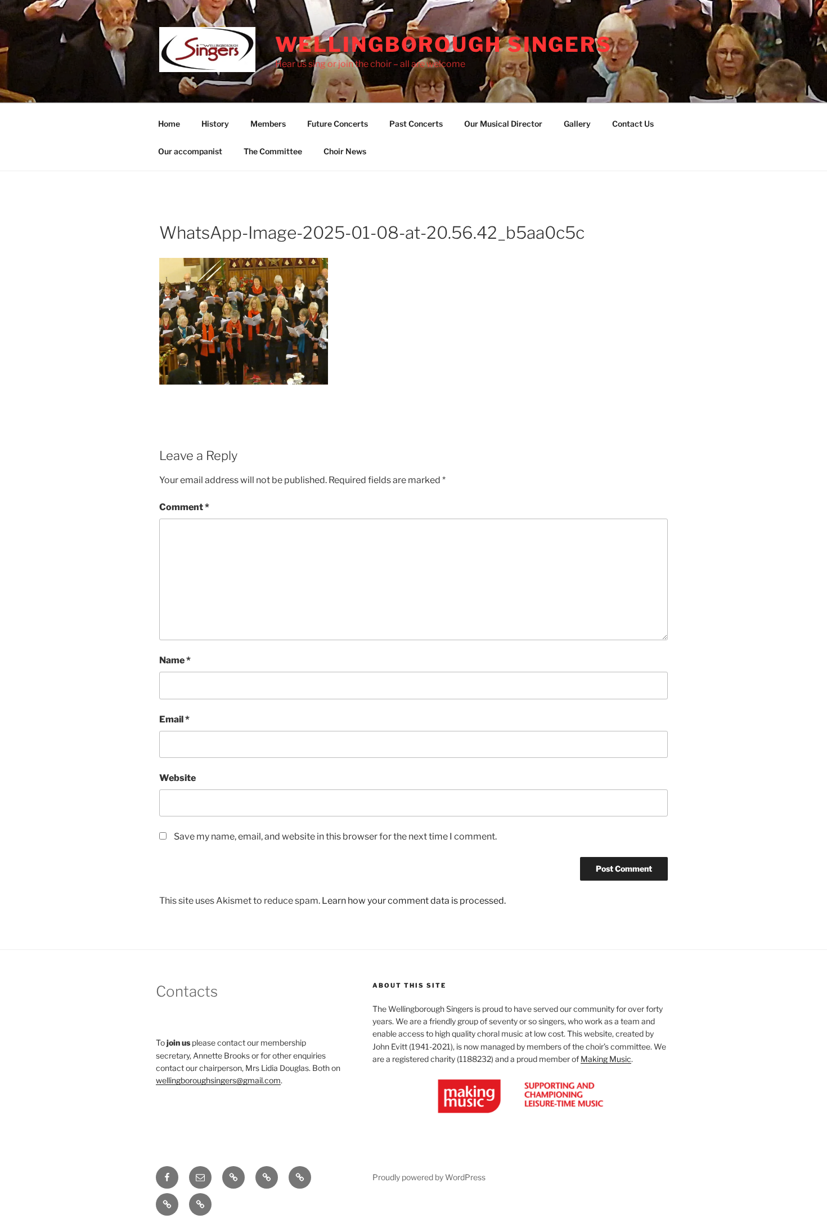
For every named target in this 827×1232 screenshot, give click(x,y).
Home (169, 123)
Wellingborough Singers (443, 44)
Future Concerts (337, 123)
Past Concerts (416, 123)
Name (175, 660)
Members (268, 123)
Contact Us (633, 123)
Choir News (344, 151)
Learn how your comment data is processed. (414, 900)
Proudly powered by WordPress (429, 1177)
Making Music (606, 1059)
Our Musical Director (503, 123)
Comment (184, 507)
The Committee (273, 151)
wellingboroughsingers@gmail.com (218, 1080)
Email (174, 719)
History (215, 123)
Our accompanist (190, 151)
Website (177, 778)
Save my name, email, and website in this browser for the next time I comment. (335, 836)
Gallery (577, 123)
